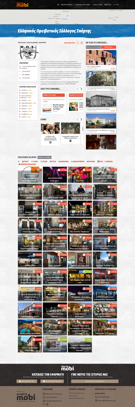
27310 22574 (26, 71)
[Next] (81, 89)
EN (117, 4)
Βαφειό (26, 108)
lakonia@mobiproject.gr (107, 401)
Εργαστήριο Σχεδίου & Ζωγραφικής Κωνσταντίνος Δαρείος (104, 178)
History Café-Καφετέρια (80, 266)
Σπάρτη (27, 90)
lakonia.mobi (21, 42)
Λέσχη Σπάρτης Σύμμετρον (80, 215)
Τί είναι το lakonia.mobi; (76, 393)
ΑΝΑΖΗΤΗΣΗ (107, 5)
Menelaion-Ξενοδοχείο (104, 215)
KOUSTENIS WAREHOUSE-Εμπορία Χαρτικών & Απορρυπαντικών (55, 280)
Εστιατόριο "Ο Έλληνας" (105, 333)
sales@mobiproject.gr (53, 401)
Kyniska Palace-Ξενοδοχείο (30, 333)
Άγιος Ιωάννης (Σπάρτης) (25, 96)
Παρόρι (26, 100)
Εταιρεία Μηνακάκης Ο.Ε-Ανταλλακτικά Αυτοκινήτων (30, 297)
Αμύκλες (27, 106)
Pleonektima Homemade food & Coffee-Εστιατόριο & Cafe (55, 246)
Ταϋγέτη (27, 111)
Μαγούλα (27, 93)
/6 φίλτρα (108, 47)
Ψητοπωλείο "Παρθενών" (80, 232)
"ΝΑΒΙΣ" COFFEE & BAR (55, 198)
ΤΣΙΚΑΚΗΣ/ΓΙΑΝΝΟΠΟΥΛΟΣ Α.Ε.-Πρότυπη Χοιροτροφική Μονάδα (79, 347)
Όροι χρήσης (73, 395)
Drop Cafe (80, 181)
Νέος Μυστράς (29, 103)
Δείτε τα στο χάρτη (94, 47)
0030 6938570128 (104, 397)
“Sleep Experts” (30, 266)
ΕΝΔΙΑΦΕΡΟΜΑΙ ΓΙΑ (67, 5)
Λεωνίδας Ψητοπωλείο (105, 266)
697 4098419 (26, 75)
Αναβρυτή (27, 114)
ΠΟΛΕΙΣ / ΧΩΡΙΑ (97, 5)
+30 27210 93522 (51, 397)
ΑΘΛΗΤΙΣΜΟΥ (42, 42)
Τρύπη (26, 117)
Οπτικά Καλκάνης (55, 215)
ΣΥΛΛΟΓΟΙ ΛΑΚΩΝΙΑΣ (32, 42)
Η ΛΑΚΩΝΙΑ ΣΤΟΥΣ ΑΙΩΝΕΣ (83, 5)
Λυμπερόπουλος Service (30, 316)
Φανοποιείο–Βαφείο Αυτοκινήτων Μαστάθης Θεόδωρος (55, 297)
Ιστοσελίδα (26, 78)
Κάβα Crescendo (55, 266)
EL (115, 4)
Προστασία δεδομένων (76, 398)
